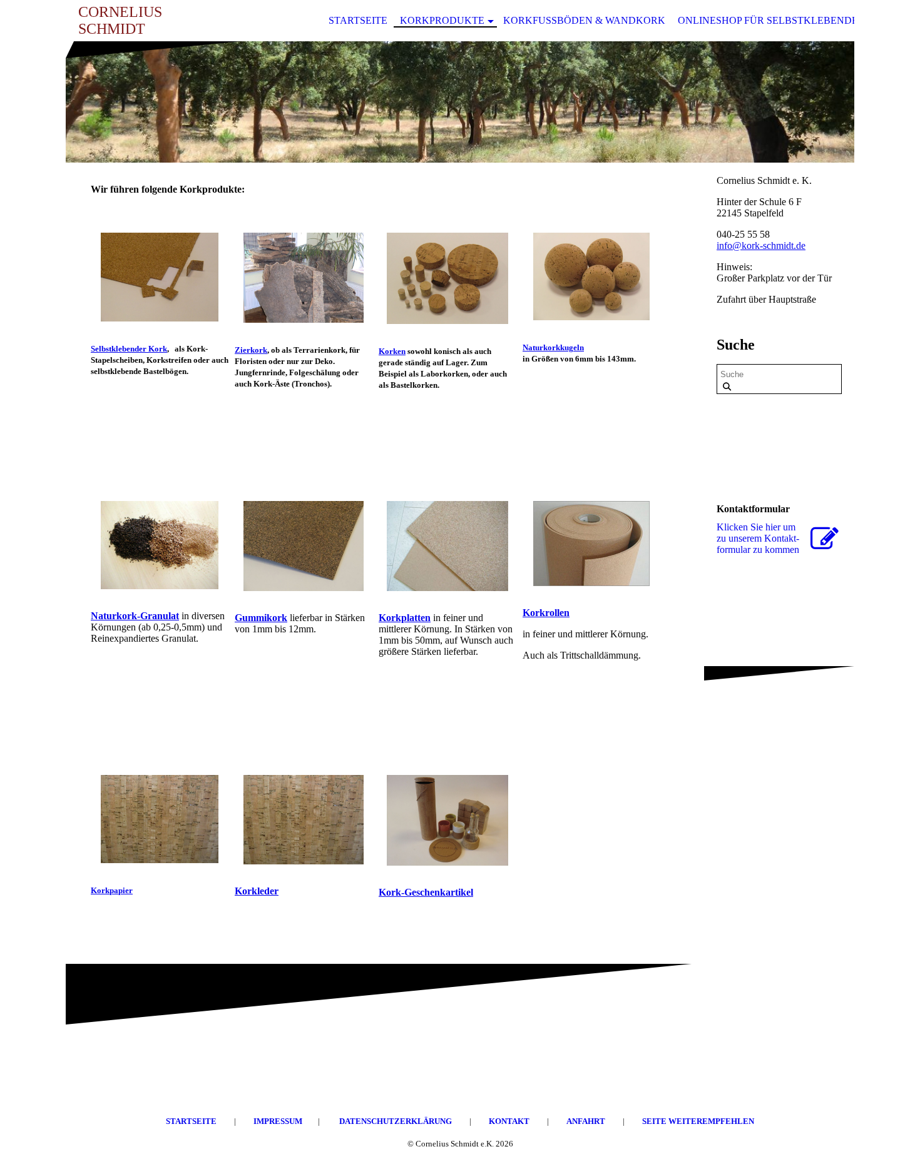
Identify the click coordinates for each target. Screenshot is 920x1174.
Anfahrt (586, 1121)
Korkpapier (112, 890)
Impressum (277, 1121)
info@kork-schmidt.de (761, 245)
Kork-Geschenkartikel (426, 892)
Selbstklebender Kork (129, 348)
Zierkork (251, 350)
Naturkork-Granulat (135, 615)
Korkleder (257, 891)
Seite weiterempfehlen (698, 1121)
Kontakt (510, 1121)
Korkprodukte (442, 20)
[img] (460, 102)
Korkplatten (405, 617)
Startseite (358, 20)
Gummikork (261, 617)
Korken (392, 351)
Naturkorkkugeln (553, 347)
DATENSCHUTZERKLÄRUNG (395, 1121)
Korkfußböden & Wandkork (584, 20)
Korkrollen (546, 612)
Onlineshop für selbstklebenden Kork (787, 20)
